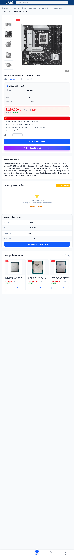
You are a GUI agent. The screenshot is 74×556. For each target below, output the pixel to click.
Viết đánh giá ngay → (37, 206)
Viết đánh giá (64, 185)
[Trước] (64, 255)
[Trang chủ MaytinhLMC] (9, 2)
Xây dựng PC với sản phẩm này (38, 148)
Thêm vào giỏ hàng (37, 142)
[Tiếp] (68, 255)
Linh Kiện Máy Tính (20, 8)
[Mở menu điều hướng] (2, 2)
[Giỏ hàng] (71, 2)
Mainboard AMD (56, 8)
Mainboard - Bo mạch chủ (38, 8)
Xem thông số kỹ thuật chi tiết (38, 244)
